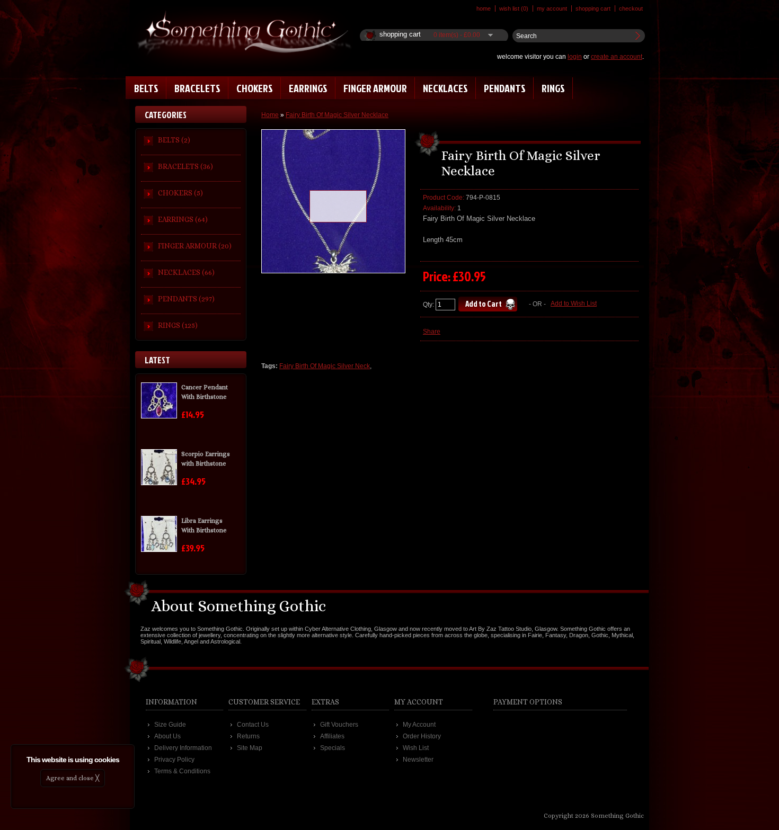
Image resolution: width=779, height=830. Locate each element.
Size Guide (170, 724)
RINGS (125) (178, 325)
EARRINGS (308, 88)
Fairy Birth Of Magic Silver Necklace (337, 115)
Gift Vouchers (339, 724)
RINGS (553, 88)
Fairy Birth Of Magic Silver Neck (324, 366)
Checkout (631, 8)
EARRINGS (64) (183, 219)
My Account (552, 8)
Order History (422, 736)
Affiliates (332, 736)
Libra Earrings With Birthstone (204, 525)
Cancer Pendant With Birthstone (204, 391)
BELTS (146, 88)
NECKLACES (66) (186, 272)
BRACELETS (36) (185, 166)
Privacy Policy (174, 759)
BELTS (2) (174, 140)
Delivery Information (183, 748)
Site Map (249, 748)
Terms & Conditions (182, 771)
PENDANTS (505, 88)
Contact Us (253, 724)
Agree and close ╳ (72, 778)
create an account (616, 56)
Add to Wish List (574, 303)
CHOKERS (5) (180, 193)
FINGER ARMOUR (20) (195, 246)
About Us (167, 736)
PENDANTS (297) (186, 298)
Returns (248, 736)
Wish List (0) (513, 8)
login (575, 56)
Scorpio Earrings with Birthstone (205, 458)
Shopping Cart (593, 8)
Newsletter (418, 759)
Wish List (416, 748)
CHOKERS (254, 88)
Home (483, 8)
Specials (332, 748)
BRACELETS (197, 88)
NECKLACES (445, 88)
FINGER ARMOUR (375, 88)
